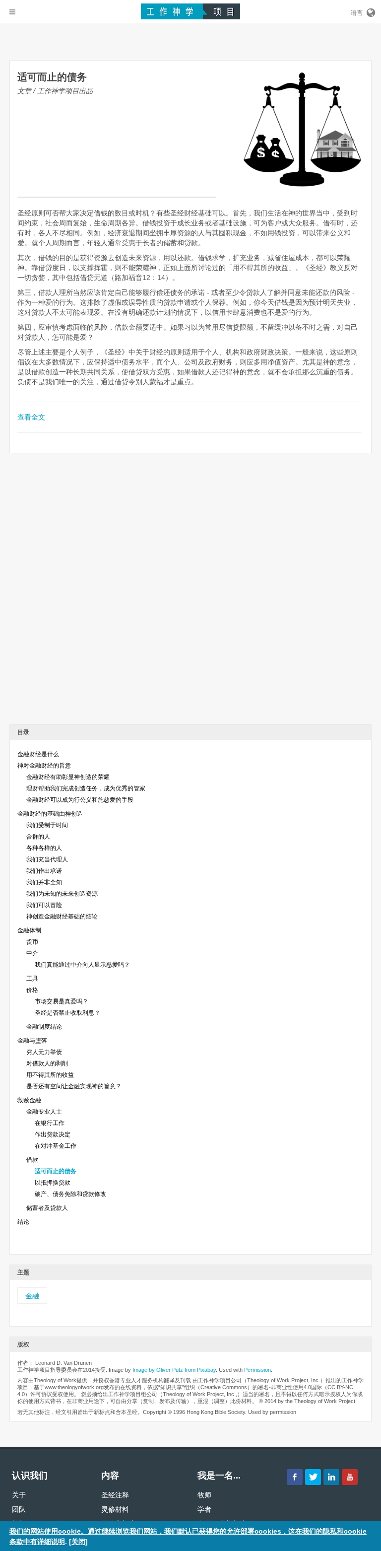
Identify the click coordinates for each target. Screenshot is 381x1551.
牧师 (204, 1495)
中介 (32, 953)
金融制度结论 (44, 1026)
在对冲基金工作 (55, 1145)
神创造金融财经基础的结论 (62, 916)
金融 (32, 1296)
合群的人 (38, 836)
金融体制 (29, 930)
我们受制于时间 (47, 825)
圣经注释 (115, 1495)
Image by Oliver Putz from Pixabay (174, 1370)
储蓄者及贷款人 (47, 1207)
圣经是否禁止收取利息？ (67, 1012)
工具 (32, 978)
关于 (19, 1495)
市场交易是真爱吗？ (61, 1001)
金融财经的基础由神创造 (50, 813)
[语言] (370, 10)
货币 (32, 941)
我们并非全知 (44, 882)
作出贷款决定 (52, 1134)
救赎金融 (29, 1100)
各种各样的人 (44, 848)
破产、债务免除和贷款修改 (70, 1194)
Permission (257, 1370)
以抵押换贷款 (52, 1182)
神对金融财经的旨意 (44, 765)
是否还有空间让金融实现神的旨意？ (74, 1086)
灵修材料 (115, 1509)
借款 (32, 1159)
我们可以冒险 (44, 905)
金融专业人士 (44, 1111)
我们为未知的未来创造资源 (62, 893)
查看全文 (31, 417)
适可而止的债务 (55, 1171)
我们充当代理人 (47, 859)
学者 (204, 1509)
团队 (19, 1509)
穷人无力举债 (44, 1052)
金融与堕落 (32, 1040)
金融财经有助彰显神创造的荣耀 (68, 777)
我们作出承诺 (44, 870)
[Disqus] (190, 592)
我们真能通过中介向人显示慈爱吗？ (82, 964)
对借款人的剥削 (47, 1063)
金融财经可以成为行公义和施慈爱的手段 (79, 799)
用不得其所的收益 (50, 1074)
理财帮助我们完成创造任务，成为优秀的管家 (85, 788)
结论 (23, 1221)
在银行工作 (49, 1123)
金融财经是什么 (38, 754)
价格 (32, 990)
